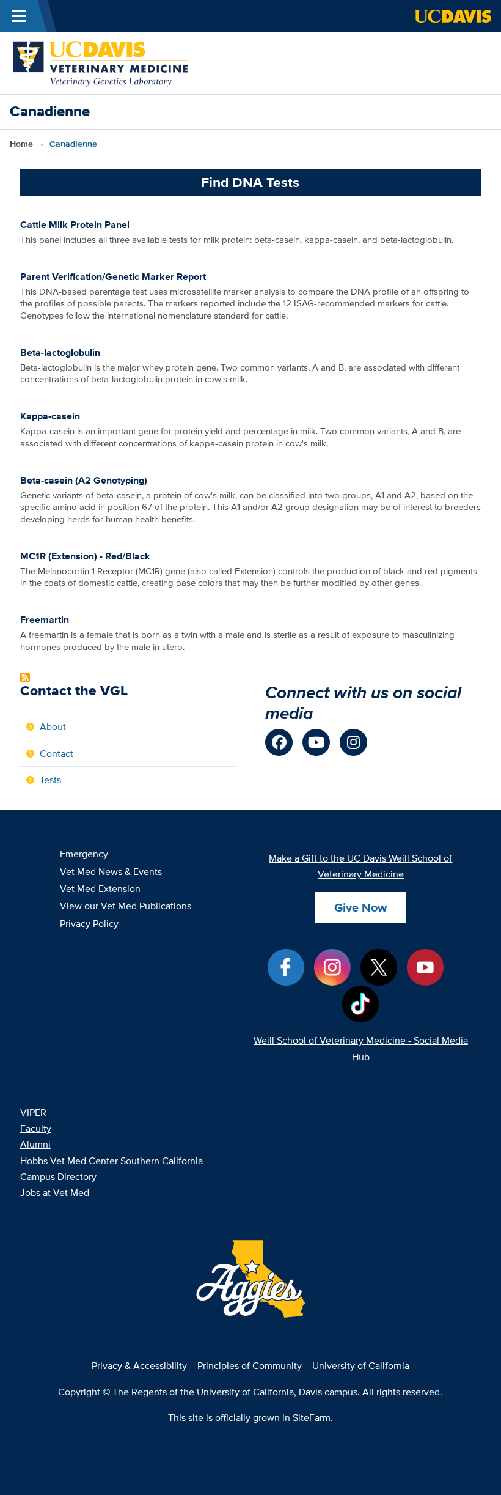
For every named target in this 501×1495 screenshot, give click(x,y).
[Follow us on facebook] (279, 742)
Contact (56, 753)
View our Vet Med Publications (125, 905)
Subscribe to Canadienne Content (25, 677)
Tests (50, 779)
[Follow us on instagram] (353, 742)
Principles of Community (249, 1365)
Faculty (35, 1128)
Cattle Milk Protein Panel (75, 224)
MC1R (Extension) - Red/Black (85, 555)
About (53, 726)
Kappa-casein (50, 415)
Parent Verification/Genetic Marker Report (113, 276)
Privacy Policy (89, 923)
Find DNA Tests (250, 182)
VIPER (33, 1112)
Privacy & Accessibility (139, 1365)
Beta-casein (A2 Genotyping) (83, 480)
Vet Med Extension (100, 888)
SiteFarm (312, 1417)
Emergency (84, 853)
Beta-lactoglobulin (60, 352)
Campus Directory (58, 1176)
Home (21, 144)
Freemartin (44, 619)
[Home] (101, 61)
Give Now (360, 907)
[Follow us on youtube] (316, 742)
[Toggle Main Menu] (18, 16)
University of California (360, 1365)
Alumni (35, 1144)
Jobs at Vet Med (54, 1192)
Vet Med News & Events (111, 871)
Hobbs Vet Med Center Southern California (111, 1160)
